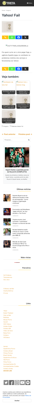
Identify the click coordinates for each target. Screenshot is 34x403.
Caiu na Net (7, 315)
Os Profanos (7, 275)
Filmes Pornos (8, 353)
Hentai (5, 346)
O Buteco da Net (8, 288)
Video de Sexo (8, 331)
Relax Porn (6, 333)
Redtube (6, 317)
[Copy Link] (5, 37)
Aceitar (17, 400)
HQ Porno (6, 360)
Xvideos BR (7, 328)
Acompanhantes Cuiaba (11, 366)
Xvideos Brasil (8, 351)
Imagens (8, 10)
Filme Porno (7, 362)
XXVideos (6, 337)
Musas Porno (7, 320)
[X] (25, 37)
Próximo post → (25, 134)
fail (22, 126)
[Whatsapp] (12, 37)
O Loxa (5, 293)
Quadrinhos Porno (9, 348)
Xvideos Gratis (8, 368)
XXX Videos (7, 324)
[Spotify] (27, 384)
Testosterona (7, 277)
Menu (30, 3)
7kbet (5, 311)
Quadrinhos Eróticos (10, 357)
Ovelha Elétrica (8, 291)
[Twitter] (6, 384)
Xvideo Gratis (7, 326)
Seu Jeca (6, 279)
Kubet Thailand (8, 313)
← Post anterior (8, 134)
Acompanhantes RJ (9, 364)
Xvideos (6, 335)
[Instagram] (17, 384)
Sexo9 (5, 322)
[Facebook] (18, 37)
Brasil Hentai (7, 355)
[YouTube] (22, 384)
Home (3, 10)
